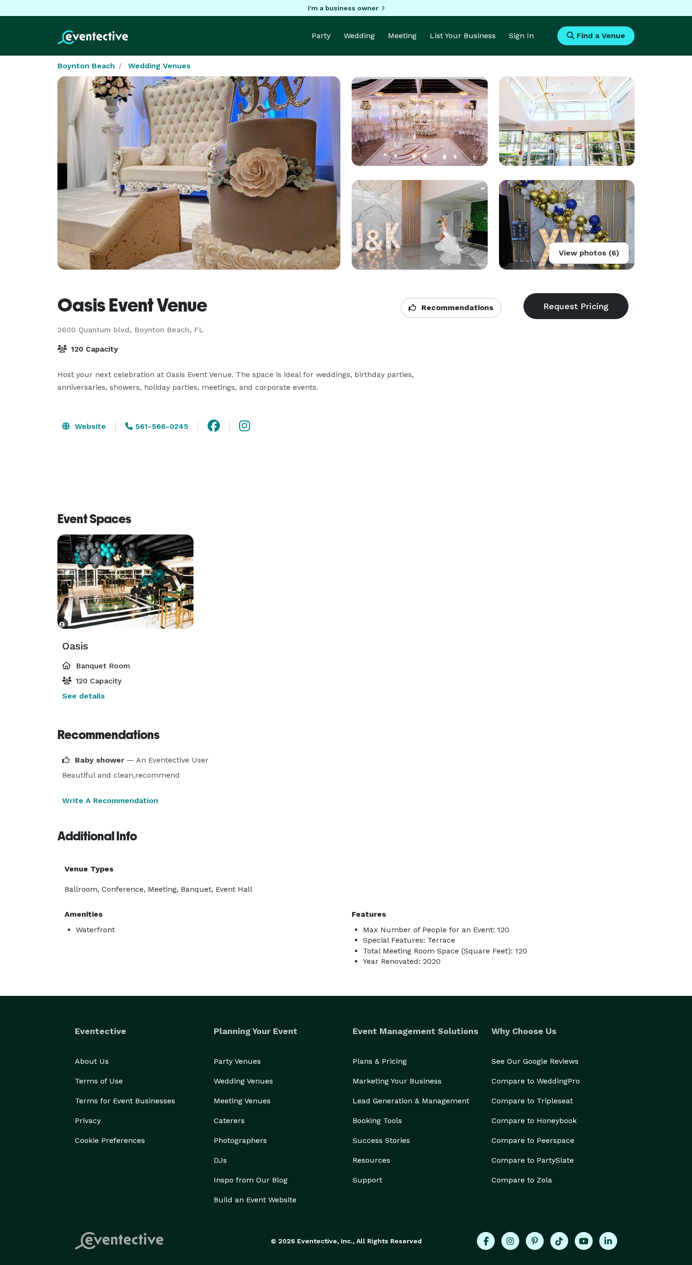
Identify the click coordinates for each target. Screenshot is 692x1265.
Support (367, 1179)
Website (89, 426)
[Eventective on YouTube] (584, 1241)
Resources (371, 1160)
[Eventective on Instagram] (510, 1241)
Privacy (88, 1120)
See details (83, 695)
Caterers (229, 1120)
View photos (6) (589, 252)
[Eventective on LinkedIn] (608, 1241)
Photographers (240, 1140)
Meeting (402, 35)
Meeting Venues (242, 1100)
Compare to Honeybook (534, 1120)
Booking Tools (377, 1120)
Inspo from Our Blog (251, 1179)
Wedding (359, 35)
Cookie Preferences (110, 1140)
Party (321, 35)
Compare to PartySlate (532, 1160)
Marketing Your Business (397, 1080)
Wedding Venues (159, 65)
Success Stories (381, 1140)
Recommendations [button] (456, 307)
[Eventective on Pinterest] (535, 1241)
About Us (92, 1061)
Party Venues (237, 1061)
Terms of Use (99, 1080)
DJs (220, 1160)
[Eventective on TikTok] (559, 1241)
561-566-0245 (160, 426)
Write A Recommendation (110, 800)
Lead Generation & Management (411, 1100)
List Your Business (463, 35)
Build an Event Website (255, 1199)
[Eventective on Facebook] (486, 1241)
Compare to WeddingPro (535, 1080)
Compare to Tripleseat (532, 1100)
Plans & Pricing (380, 1061)
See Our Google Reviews (535, 1061)
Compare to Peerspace (532, 1140)
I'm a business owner (343, 8)
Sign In (521, 35)
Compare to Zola (521, 1179)
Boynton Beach (86, 65)
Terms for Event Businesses (125, 1100)
